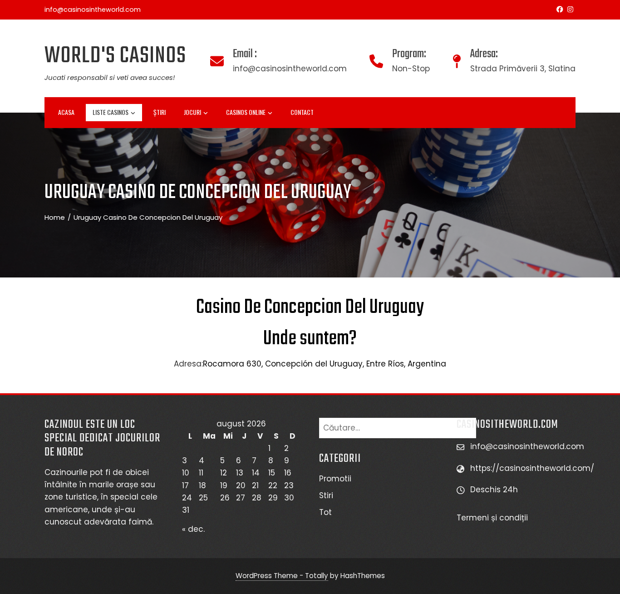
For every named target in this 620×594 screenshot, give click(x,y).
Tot (325, 512)
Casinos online (246, 112)
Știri (159, 112)
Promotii (335, 478)
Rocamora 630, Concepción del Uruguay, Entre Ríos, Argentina (324, 363)
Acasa (66, 112)
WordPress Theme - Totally (282, 575)
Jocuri (192, 112)
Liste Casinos (110, 112)
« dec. (193, 529)
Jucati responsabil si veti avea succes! (109, 77)
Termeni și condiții (493, 517)
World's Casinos (115, 56)
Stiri (326, 495)
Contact (302, 112)
